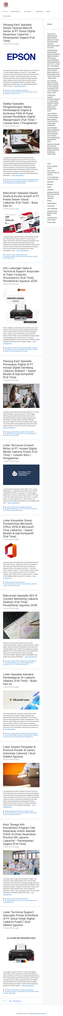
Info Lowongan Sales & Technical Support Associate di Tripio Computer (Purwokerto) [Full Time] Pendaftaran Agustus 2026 (21, 274)
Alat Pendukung (15, 11)
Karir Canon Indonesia (23, 812)
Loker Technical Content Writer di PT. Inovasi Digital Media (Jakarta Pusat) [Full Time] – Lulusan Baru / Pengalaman (20, 452)
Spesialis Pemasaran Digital (27, 431)
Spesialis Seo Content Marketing (28, 660)
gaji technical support (10, 991)
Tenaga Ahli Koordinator (22, 898)
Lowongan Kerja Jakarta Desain (24, 256)
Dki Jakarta (8, 90)
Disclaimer (50, 182)
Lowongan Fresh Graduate (13, 814)
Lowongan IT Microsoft (14, 585)
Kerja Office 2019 (18, 583)
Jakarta (13, 90)
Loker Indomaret (52, 208)
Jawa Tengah (8, 347)
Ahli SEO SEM (8, 433)
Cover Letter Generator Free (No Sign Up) (53, 172)
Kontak (48, 11)
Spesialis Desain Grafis (21, 254)
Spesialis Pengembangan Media (30, 179)
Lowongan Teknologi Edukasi (24, 735)
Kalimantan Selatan (16, 179)
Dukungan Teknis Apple (26, 91)
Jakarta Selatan (15, 431)
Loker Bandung (52, 203)
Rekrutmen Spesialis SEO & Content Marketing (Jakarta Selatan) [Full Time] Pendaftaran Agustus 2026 (20, 600)
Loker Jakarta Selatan (18, 433)
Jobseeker (50, 189)
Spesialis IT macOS (15, 93)
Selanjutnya (17, 1001)
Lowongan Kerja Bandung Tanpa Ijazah (52, 213)
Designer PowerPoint (10, 256)
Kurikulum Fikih (9, 181)
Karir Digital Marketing (10, 662)
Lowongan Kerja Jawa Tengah (24, 349)
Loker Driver (51, 206)
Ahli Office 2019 (9, 583)
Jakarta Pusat (14, 507)
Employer (50, 184)
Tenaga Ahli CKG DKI (8, 902)
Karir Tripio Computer (10, 349)
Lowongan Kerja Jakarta (23, 991)
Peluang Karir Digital (14, 435)
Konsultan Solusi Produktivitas (17, 582)
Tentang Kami (39, 11)
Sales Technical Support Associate (28, 347)
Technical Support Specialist (26, 989)
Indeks (49, 187)
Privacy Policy (7, 16)
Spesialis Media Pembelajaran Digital (16, 182)
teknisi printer (12, 993)
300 (10, 1001)
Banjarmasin (8, 179)
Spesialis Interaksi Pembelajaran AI (24, 736)
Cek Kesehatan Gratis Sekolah (12, 900)
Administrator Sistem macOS (12, 91)
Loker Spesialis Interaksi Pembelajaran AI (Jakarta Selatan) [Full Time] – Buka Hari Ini (20, 679)
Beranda (5, 11)
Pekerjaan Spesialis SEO (22, 664)
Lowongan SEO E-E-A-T (9, 664)
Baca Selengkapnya (20, 86)
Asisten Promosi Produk (11, 812)
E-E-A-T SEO (21, 508)
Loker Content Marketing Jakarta (25, 662)
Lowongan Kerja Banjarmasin (20, 181)
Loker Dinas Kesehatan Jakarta (29, 900)
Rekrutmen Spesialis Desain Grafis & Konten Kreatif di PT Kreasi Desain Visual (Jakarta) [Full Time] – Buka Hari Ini (21, 199)
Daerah (49, 24)
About (49, 163)
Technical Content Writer (25, 507)
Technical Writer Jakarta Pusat (14, 510)
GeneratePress (42, 1013)
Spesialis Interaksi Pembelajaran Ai (28, 733)
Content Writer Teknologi (11, 508)
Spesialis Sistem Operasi (22, 90)
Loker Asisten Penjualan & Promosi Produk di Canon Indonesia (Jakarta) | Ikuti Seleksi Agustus (19, 751)
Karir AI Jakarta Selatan (11, 735)
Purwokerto (15, 347)
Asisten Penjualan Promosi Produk (13, 811)
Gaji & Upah (27, 11)
